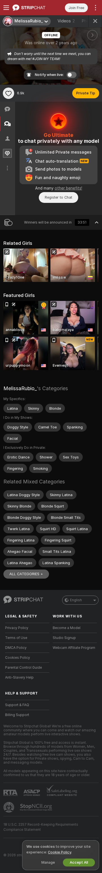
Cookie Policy (59, 852)
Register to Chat (58, 197)
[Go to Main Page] (31, 8)
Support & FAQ (17, 705)
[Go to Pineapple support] (9, 807)
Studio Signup (64, 638)
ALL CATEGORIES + (26, 574)
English (76, 600)
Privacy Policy (16, 628)
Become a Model (66, 628)
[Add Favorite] (8, 93)
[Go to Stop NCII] (36, 807)
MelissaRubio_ (20, 388)
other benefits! (68, 188)
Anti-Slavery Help (19, 677)
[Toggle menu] (6, 7)
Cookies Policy (17, 658)
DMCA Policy (16, 648)
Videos (66, 21)
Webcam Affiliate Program (74, 648)
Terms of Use (16, 638)
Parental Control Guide (23, 668)
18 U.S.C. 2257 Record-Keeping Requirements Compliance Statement (40, 827)
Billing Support (17, 715)
